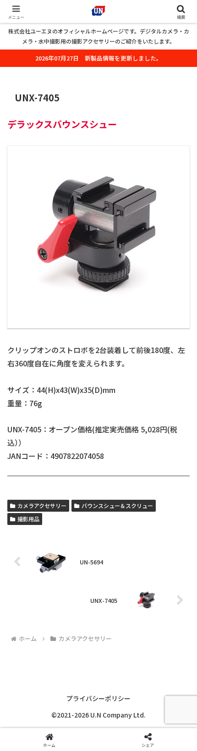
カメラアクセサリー (41, 505)
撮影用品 (28, 519)
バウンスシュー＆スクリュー (117, 505)
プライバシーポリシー (98, 698)
